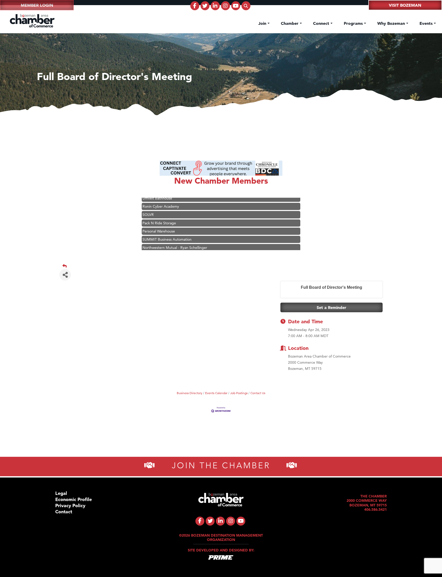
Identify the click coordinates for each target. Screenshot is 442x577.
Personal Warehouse (158, 224)
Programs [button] (354, 23)
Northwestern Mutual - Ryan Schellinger (174, 240)
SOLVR (148, 207)
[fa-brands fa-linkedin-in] (215, 5)
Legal (61, 493)
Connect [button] (321, 23)
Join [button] (263, 23)
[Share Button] (65, 275)
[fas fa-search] (245, 5)
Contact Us (257, 393)
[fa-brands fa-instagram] (225, 5)
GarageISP (151, 248)
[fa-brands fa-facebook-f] (194, 5)
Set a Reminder (331, 307)
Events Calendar (216, 393)
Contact (63, 512)
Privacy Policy (70, 505)
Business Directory (189, 393)
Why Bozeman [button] (391, 23)
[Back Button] (223, 266)
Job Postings (239, 393)
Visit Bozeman (405, 5)
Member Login (37, 5)
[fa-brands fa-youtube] (235, 5)
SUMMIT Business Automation (167, 232)
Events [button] (426, 23)
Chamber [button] (290, 23)
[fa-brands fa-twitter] (205, 5)
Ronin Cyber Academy (160, 199)
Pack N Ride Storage (159, 216)
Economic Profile (73, 499)
